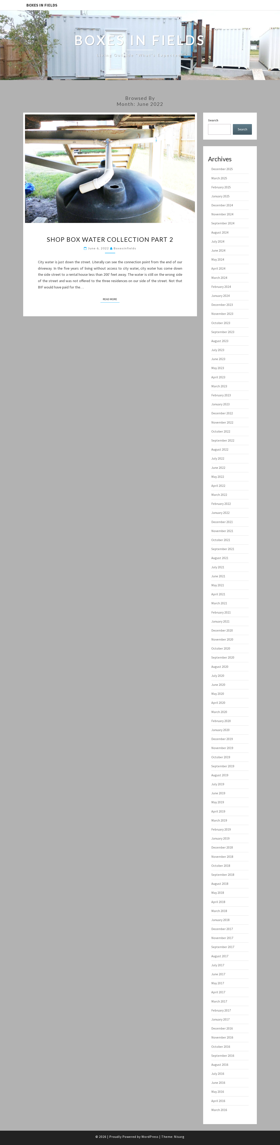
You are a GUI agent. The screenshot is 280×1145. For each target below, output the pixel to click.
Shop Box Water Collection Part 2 (110, 239)
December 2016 (222, 1028)
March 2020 (219, 712)
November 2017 (222, 938)
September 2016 (222, 1055)
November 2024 (222, 214)
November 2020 (222, 639)
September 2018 (222, 875)
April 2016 (218, 1101)
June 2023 (218, 359)
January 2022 (220, 513)
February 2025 (221, 187)
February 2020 (221, 721)
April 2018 (218, 902)
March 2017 (219, 1001)
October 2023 (220, 323)
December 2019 (222, 739)
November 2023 (222, 314)
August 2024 (219, 232)
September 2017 (222, 947)
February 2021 (221, 612)
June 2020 (218, 685)
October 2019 (220, 757)
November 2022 (222, 422)
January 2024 (220, 296)
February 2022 (221, 504)
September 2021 (222, 549)
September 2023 (222, 332)
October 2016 (220, 1046)
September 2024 (222, 223)
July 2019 (217, 784)
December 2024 (222, 205)
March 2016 (219, 1110)
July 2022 (217, 458)
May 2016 (217, 1092)
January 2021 (220, 621)
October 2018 (220, 866)
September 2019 (222, 766)
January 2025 (220, 196)
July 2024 (217, 241)
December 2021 (222, 522)
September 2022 (222, 440)
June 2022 (218, 468)
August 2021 (219, 558)
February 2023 (221, 395)
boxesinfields (125, 248)
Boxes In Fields (41, 5)
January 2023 (220, 404)
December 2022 (222, 413)
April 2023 (218, 377)
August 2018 (219, 884)
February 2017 (221, 1010)
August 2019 (219, 775)
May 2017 (217, 983)
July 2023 (217, 350)
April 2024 (218, 268)
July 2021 (217, 567)
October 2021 (220, 540)
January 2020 (220, 730)
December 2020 (222, 630)
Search (213, 120)
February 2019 (221, 829)
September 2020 (222, 657)
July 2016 (217, 1074)
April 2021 (218, 594)
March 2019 (219, 820)
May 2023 (217, 368)
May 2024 (217, 259)
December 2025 (222, 169)
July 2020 (217, 676)
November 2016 (222, 1037)
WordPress (149, 1137)
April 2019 (218, 811)
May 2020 (217, 694)
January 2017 (220, 1019)
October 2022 (220, 431)
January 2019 (220, 838)
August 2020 (219, 667)
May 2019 (217, 802)
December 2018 (222, 847)
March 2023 (219, 386)
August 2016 (219, 1064)
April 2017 (218, 992)
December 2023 (222, 305)
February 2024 (221, 287)
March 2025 (219, 178)
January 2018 (220, 920)
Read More (111, 299)
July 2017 (217, 965)
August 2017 (219, 956)
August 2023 (219, 341)
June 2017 (218, 974)
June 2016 (218, 1083)
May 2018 (217, 893)
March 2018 (219, 911)
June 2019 (218, 793)
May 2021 (217, 585)
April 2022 (218, 486)
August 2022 (219, 449)
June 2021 (218, 576)
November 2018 (222, 857)
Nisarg (179, 1137)
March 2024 (219, 278)
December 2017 (222, 929)
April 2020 (218, 703)
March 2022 (219, 495)
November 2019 (222, 748)
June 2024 (218, 250)
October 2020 (220, 648)
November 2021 (222, 531)
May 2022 (217, 477)
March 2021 (219, 603)
